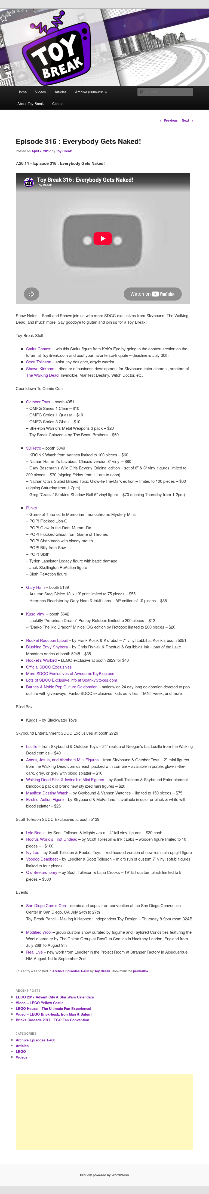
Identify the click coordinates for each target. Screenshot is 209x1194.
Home (22, 91)
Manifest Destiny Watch (47, 793)
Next (187, 120)
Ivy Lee (32, 852)
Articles (61, 91)
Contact (58, 103)
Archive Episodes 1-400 (70, 971)
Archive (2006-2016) (91, 91)
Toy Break (64, 151)
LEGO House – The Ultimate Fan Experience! (53, 1008)
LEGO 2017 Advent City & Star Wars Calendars (55, 997)
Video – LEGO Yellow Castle (39, 1002)
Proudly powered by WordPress (104, 1175)
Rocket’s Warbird (41, 660)
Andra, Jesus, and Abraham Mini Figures (62, 759)
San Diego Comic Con (46, 905)
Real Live (34, 952)
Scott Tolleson (38, 361)
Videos (40, 91)
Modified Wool (38, 932)
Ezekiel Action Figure (45, 799)
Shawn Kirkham (40, 368)
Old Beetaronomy (41, 872)
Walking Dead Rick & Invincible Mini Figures (65, 779)
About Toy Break (30, 103)
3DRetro (33, 448)
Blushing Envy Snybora (47, 646)
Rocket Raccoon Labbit (47, 640)
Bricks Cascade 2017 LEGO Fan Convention (52, 1019)
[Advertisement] (104, 1112)
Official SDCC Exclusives (49, 667)
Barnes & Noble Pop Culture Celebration (61, 686)
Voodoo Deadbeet (42, 859)
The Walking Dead (42, 375)
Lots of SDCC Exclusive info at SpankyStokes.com (71, 680)
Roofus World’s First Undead (51, 839)
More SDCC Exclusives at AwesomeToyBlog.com (71, 673)
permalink (141, 971)
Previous (169, 120)
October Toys (38, 401)
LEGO (21, 1051)
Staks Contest (38, 348)
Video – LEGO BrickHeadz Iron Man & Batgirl (54, 1014)
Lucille (31, 746)
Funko (31, 508)
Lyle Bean (35, 832)
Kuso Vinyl (35, 614)
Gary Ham (35, 587)
